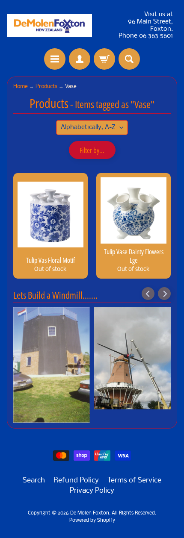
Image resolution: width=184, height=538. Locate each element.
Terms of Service (134, 480)
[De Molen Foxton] (49, 25)
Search (34, 480)
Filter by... (92, 150)
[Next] (164, 293)
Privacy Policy (92, 491)
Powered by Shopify (92, 520)
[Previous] (148, 293)
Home (20, 86)
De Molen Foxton (89, 513)
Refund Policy (76, 480)
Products (46, 86)
